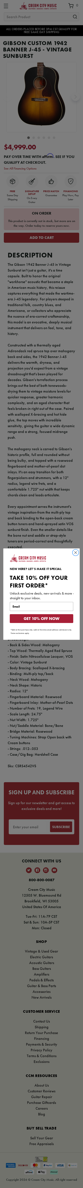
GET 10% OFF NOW (42, 618)
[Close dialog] (76, 552)
